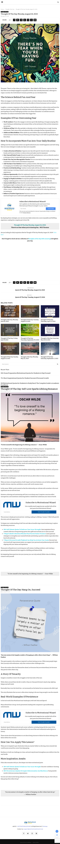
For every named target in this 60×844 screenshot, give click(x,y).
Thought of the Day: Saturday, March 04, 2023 (50, 339)
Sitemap (45, 826)
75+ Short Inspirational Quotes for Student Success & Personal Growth (25, 378)
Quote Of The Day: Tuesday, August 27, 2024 (30, 297)
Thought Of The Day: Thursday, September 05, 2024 (30, 339)
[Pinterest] (36, 833)
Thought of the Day (4, 11)
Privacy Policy (36, 842)
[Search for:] (30, 364)
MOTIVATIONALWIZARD (24, 826)
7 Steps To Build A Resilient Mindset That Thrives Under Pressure (25, 533)
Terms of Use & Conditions (25, 842)
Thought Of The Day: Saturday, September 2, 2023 (49, 357)
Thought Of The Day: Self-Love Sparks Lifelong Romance (29, 389)
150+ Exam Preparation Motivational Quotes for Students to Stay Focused (25, 373)
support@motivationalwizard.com (33, 829)
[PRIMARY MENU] (2, 2)
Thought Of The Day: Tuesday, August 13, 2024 (30, 320)
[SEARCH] (57, 364)
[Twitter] (28, 833)
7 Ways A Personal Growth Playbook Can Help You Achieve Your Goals (26, 540)
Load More (30, 810)
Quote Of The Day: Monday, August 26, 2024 (30, 290)
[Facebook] (23, 833)
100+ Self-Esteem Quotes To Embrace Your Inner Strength (22, 529)
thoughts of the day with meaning (40, 238)
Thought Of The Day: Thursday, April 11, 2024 (48, 320)
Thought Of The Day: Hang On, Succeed (20, 589)
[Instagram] (32, 833)
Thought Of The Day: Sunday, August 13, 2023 (9, 357)
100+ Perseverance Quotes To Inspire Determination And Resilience (26, 771)
